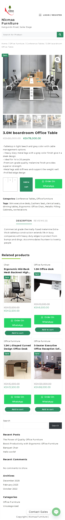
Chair (7, 265)
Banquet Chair (10, 448)
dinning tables (10, 206)
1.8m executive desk (19, 203)
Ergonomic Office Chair (31, 206)
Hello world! (9, 452)
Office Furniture (11, 502)
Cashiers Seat (38, 203)
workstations (20, 210)
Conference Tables (35, 44)
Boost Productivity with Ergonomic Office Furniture (30, 443)
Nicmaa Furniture (10, 21)
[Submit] (60, 34)
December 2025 (11, 481)
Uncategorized (11, 506)
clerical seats (53, 203)
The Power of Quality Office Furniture (23, 439)
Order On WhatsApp (49, 183)
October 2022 (10, 489)
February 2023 (10, 485)
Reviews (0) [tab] (41, 220)
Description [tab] (24, 220)
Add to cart (26, 184)
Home (5, 44)
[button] (57, 59)
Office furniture (16, 44)
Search (6, 421)
